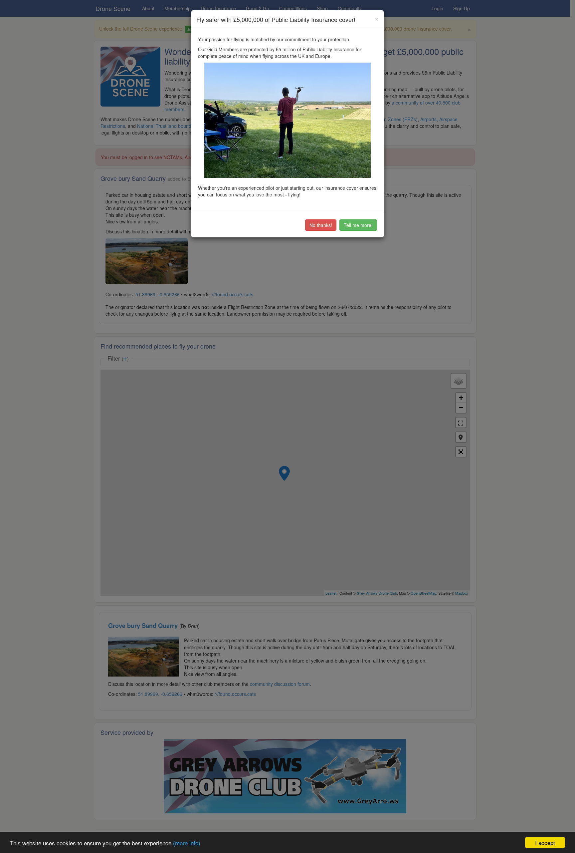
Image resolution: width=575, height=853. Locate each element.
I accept (545, 842)
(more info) (186, 843)
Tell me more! (358, 225)
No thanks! (320, 225)
